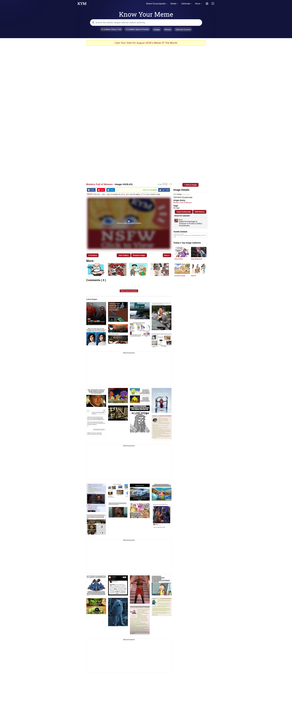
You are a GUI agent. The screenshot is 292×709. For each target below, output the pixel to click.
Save (102, 190)
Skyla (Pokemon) (196, 259)
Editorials (186, 3)
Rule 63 (193, 276)
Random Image (139, 255)
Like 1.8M (165, 190)
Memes (168, 29)
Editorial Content (183, 29)
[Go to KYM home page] (82, 4)
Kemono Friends (180, 276)
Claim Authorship (184, 212)
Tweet (111, 190)
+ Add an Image (190, 185)
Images (157, 29)
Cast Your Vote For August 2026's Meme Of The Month (146, 42)
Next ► (167, 255)
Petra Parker (179, 259)
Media (173, 3)
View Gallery (124, 255)
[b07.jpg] (129, 223)
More (198, 3)
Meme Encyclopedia (156, 3)
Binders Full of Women (99, 184)
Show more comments (129, 291)
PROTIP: (90, 194)
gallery (123, 194)
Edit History (199, 212)
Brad (180, 220)
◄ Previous (92, 255)
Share (92, 190)
